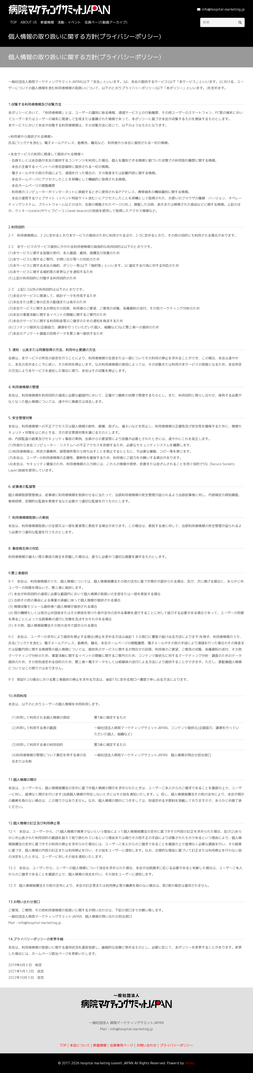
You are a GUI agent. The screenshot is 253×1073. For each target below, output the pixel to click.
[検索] (240, 22)
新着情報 (99, 1045)
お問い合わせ (147, 1045)
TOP (63, 1045)
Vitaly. (190, 1063)
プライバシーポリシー (176, 1045)
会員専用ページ (121, 1045)
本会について (80, 1045)
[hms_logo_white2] (59, 9)
